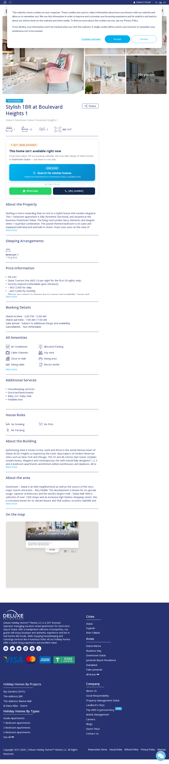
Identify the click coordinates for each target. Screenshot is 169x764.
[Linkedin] (25, 648)
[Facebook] (5, 648)
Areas (90, 639)
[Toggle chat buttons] (161, 756)
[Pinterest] (32, 648)
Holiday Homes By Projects (22, 684)
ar (164, 2)
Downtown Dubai (24, 120)
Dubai (9, 120)
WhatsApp (32, 190)
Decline (144, 39)
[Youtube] (19, 648)
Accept (117, 39)
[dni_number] (75, 190)
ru (156, 2)
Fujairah (90, 628)
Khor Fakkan (93, 632)
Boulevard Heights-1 (47, 120)
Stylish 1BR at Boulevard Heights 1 (49, 535)
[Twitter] (12, 648)
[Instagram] (38, 648)
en (160, 2)
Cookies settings (91, 39)
